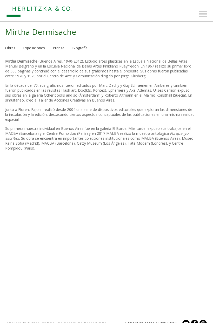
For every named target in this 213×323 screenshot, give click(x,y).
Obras (10, 47)
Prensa (58, 47)
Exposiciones (34, 47)
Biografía (80, 47)
